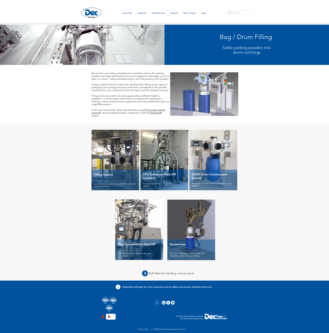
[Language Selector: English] (111, 317)
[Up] (118, 287)
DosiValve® (156, 112)
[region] (115, 165)
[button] (127, 13)
